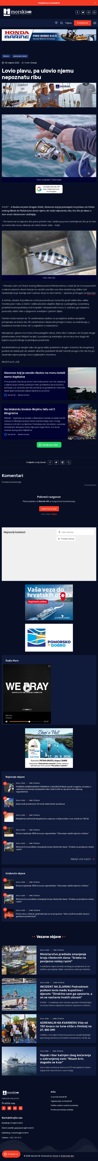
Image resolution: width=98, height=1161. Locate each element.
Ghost (55, 1156)
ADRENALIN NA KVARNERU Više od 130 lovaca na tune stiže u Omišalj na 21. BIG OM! (66, 1026)
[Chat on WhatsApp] (49, 445)
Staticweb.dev (67, 1156)
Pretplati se (82, 23)
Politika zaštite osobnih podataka (64, 1105)
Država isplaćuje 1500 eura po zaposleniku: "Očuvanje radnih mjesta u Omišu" (52, 833)
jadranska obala (20, 56)
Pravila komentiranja (11, 482)
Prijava (68, 23)
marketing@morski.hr (20, 1133)
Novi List (91, 293)
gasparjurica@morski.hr (24, 1128)
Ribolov (6, 56)
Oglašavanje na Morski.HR (61, 1101)
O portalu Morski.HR (59, 1097)
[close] (95, 3)
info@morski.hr (17, 1123)
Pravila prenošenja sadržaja (62, 1110)
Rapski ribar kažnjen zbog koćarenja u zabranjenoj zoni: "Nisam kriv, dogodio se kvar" (65, 1059)
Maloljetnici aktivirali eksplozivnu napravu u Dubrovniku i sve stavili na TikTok (52, 819)
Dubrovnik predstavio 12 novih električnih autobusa (40, 804)
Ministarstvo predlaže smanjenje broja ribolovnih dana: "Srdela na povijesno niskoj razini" (63, 958)
